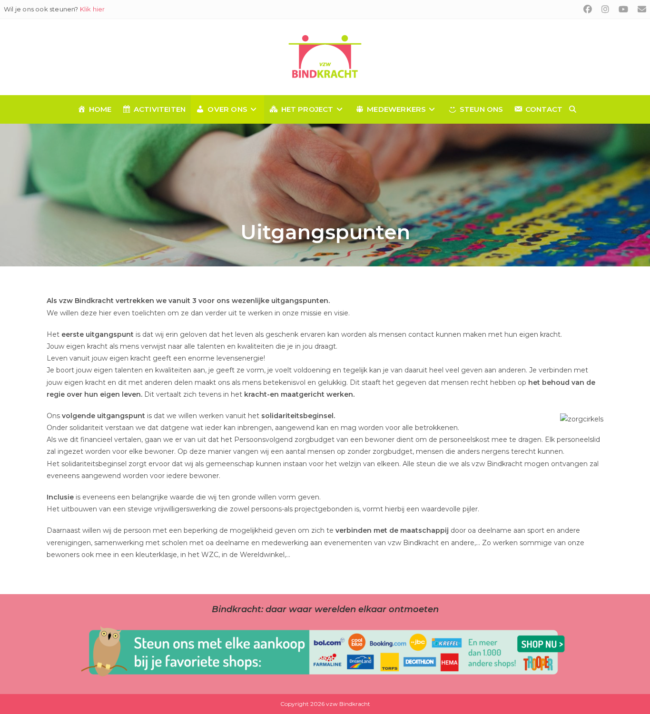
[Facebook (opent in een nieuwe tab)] (588, 9)
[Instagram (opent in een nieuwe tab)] (605, 9)
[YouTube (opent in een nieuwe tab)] (623, 9)
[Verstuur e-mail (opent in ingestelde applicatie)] (639, 9)
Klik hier (92, 9)
